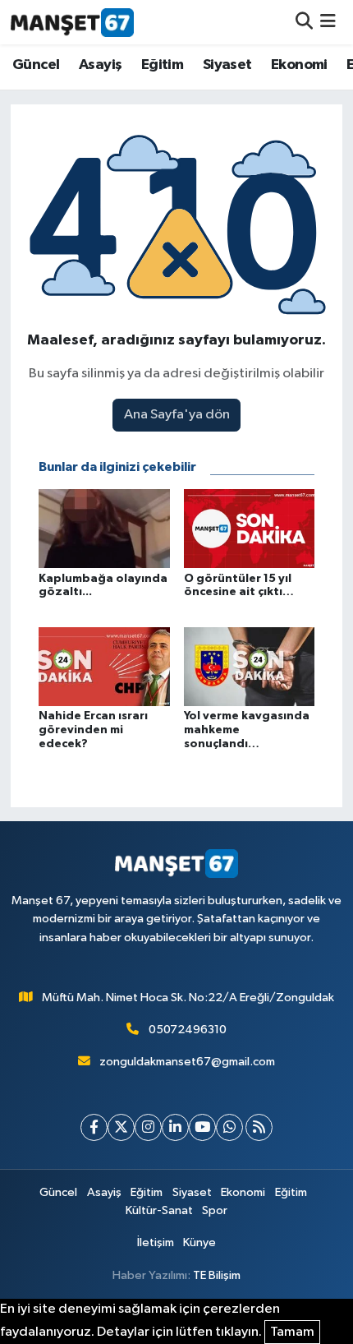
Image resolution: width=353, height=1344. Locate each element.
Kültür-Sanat (159, 1210)
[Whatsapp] (229, 1127)
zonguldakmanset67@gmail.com (187, 1061)
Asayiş (100, 65)
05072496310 (188, 1029)
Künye (199, 1242)
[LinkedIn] (175, 1127)
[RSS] (259, 1127)
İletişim (155, 1242)
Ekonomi (299, 65)
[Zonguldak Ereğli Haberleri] (72, 22)
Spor (214, 1210)
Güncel (35, 65)
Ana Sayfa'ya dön (177, 415)
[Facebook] (94, 1127)
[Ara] (304, 22)
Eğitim (162, 65)
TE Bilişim (217, 1275)
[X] (121, 1127)
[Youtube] (202, 1127)
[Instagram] (148, 1127)
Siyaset (227, 65)
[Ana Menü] (328, 22)
